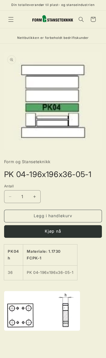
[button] (11, 19)
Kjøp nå (53, 231)
